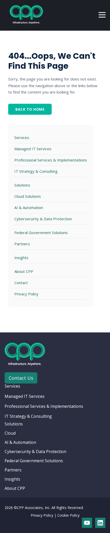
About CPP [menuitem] (15, 488)
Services (21, 137)
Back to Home (30, 109)
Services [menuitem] (12, 386)
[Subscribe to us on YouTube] (87, 523)
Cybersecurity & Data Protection (43, 218)
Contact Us (21, 378)
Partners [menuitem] (13, 469)
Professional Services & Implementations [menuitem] (44, 406)
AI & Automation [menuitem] (20, 442)
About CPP (23, 271)
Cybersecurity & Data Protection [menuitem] (35, 451)
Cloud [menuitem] (10, 433)
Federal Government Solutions (41, 232)
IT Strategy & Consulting (36, 171)
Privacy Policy (26, 293)
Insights (21, 257)
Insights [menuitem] (12, 479)
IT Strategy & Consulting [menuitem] (28, 416)
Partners (22, 243)
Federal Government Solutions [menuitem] (34, 460)
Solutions (22, 185)
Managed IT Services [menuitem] (25, 396)
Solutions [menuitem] (14, 423)
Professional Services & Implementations (50, 160)
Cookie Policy (68, 515)
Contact (21, 282)
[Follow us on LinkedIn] (100, 523)
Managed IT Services (32, 148)
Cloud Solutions (27, 196)
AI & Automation (28, 207)
